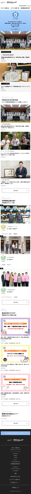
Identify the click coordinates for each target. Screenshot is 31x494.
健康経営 (15, 455)
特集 (15, 473)
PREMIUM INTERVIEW (15, 468)
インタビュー (15, 467)
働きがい (15, 459)
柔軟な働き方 (15, 453)
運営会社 (14, 487)
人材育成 (15, 457)
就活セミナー (15, 482)
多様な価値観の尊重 (15, 461)
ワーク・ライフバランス (15, 451)
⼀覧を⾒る (15, 190)
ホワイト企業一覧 (15, 8)
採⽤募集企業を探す (25, 8)
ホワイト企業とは (5, 8)
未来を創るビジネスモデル (15, 449)
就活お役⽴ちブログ (15, 476)
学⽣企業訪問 (15, 470)
